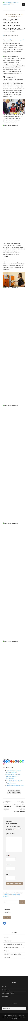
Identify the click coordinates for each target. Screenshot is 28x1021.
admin (8, 31)
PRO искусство (8, 941)
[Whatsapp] (20, 761)
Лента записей (6, 990)
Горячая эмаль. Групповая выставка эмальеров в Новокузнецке (13, 776)
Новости (17, 16)
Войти (4, 986)
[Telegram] (23, 761)
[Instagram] (4, 764)
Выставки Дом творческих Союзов (13, 944)
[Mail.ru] (16, 761)
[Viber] (18, 761)
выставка (11, 790)
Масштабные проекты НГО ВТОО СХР (14, 947)
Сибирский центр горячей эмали (12, 954)
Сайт (7, 874)
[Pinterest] (11, 761)
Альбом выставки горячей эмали (15, 785)
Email (8, 865)
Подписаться (6, 909)
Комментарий (10, 834)
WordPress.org (6, 996)
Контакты (14, 1018)
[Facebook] (4, 761)
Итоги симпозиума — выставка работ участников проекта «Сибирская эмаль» (14, 782)
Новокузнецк (16, 792)
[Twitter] (9, 761)
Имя (8, 855)
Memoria (6, 937)
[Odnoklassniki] (13, 761)
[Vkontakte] (6, 761)
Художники (7, 957)
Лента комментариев (8, 993)
